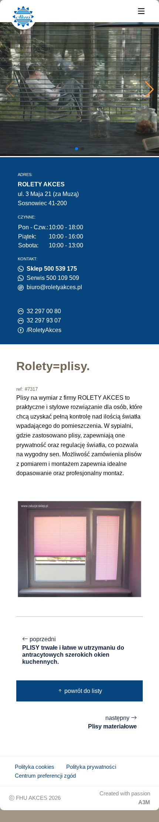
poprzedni (73, 650)
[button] (149, 89)
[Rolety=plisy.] (79, 548)
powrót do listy (82, 691)
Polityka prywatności (91, 767)
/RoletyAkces (44, 330)
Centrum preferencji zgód (45, 776)
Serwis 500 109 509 (53, 278)
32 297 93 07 (44, 320)
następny (112, 722)
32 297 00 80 (44, 311)
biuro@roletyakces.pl (54, 287)
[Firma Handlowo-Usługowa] (23, 17)
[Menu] (141, 10)
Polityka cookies (34, 767)
